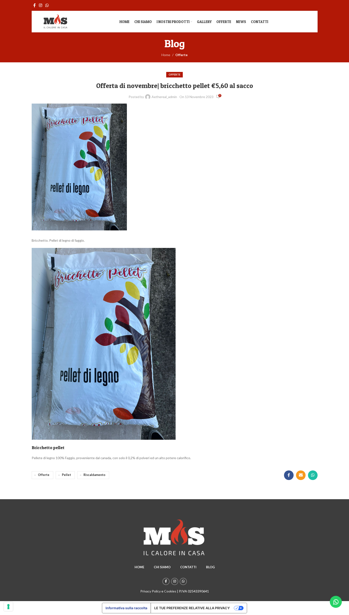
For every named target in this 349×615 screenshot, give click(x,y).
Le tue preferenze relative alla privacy (192, 608)
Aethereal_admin (164, 97)
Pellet (66, 475)
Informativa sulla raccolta (126, 608)
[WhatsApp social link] (47, 5)
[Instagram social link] (40, 5)
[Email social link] (301, 475)
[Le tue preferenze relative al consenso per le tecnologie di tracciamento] (8, 606)
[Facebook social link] (34, 5)
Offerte (181, 55)
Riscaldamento (94, 475)
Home (165, 55)
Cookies (170, 591)
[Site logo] (55, 21)
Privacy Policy (150, 591)
